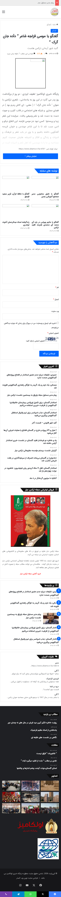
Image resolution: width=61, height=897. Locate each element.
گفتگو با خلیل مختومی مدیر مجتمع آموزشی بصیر (45, 195)
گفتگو (49, 24)
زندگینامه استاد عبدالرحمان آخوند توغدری (15, 223)
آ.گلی (56, 670)
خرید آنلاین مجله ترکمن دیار (30, 573)
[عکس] (50, 797)
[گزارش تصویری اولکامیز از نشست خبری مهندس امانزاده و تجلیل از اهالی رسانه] (11, 808)
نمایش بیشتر (31, 156)
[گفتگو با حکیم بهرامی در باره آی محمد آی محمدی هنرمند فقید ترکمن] (45, 212)
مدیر (57, 662)
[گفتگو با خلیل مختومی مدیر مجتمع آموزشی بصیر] (45, 183)
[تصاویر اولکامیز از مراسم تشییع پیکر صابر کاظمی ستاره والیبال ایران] (50, 808)
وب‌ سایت (55, 311)
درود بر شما (54, 686)
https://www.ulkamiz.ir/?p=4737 (32, 148)
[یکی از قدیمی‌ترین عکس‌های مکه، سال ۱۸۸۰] (50, 786)
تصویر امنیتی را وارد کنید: (35, 340)
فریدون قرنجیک (52, 678)
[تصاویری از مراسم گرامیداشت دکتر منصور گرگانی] (11, 797)
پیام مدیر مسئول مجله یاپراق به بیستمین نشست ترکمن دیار (31, 2)
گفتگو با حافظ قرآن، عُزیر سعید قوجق (15, 195)
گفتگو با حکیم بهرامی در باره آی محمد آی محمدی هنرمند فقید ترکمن (45, 225)
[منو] (3, 13)
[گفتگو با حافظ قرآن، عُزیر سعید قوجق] (15, 183)
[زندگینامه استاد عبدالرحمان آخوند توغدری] (15, 212)
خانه (54, 24)
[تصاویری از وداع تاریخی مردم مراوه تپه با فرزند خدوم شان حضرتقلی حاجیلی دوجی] (30, 786)
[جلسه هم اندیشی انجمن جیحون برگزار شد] (11, 786)
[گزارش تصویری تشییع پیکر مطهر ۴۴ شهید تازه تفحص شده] (30, 808)
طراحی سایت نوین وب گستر (27, 878)
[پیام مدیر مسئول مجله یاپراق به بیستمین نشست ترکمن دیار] (51, 618)
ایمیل (56, 299)
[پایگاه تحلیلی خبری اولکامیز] (54, 12)
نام (57, 287)
